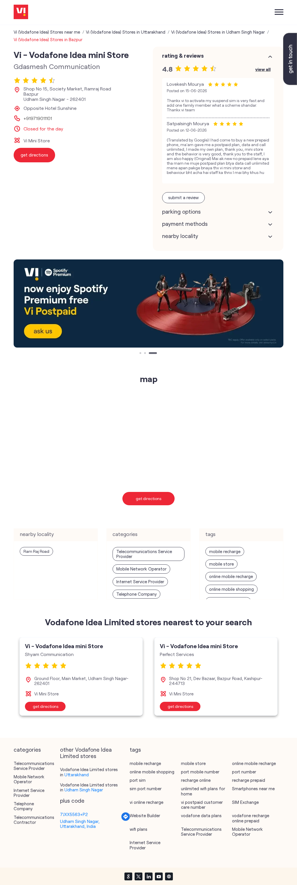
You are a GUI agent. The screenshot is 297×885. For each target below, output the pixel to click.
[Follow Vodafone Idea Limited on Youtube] (158, 876)
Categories (27, 749)
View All (263, 69)
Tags (135, 749)
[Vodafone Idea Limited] (21, 12)
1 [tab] (141, 353)
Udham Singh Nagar (83, 789)
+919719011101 (37, 118)
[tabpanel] (148, 303)
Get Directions (149, 498)
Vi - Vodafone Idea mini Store (64, 645)
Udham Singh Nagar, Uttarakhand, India (79, 824)
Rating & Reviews (183, 55)
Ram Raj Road (36, 551)
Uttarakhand (76, 774)
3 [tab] (150, 353)
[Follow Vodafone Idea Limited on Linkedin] (148, 876)
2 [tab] (145, 353)
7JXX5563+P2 (74, 814)
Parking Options (181, 211)
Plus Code (72, 800)
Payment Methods (185, 224)
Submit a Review (183, 197)
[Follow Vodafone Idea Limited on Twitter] (138, 876)
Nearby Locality (180, 236)
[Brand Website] (168, 876)
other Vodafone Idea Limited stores (86, 752)
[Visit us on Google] (128, 876)
